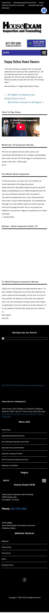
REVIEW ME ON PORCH (11, 385)
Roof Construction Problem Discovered (15, 460)
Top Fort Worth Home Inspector (33, 385)
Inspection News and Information (13, 448)
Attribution (5, 541)
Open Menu (44, 53)
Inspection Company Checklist (12, 454)
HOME (6, 52)
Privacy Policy (6, 547)
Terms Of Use (6, 553)
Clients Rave (6, 3)
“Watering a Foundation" (10, 465)
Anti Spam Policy (7, 565)
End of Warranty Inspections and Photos (15, 442)
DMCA (4, 559)
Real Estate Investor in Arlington (26, 102)
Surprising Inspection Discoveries (23, 3)
